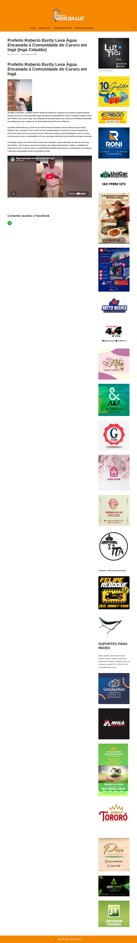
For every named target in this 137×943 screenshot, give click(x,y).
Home (33, 28)
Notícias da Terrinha (63, 28)
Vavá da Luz (14, 54)
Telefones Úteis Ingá (84, 28)
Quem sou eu (45, 28)
